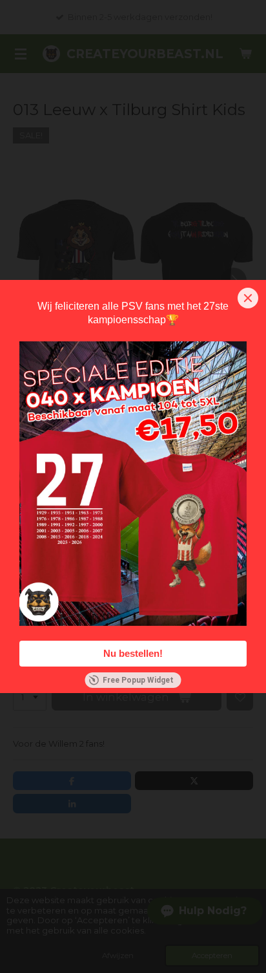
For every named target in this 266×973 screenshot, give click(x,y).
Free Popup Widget (138, 680)
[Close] (248, 298)
